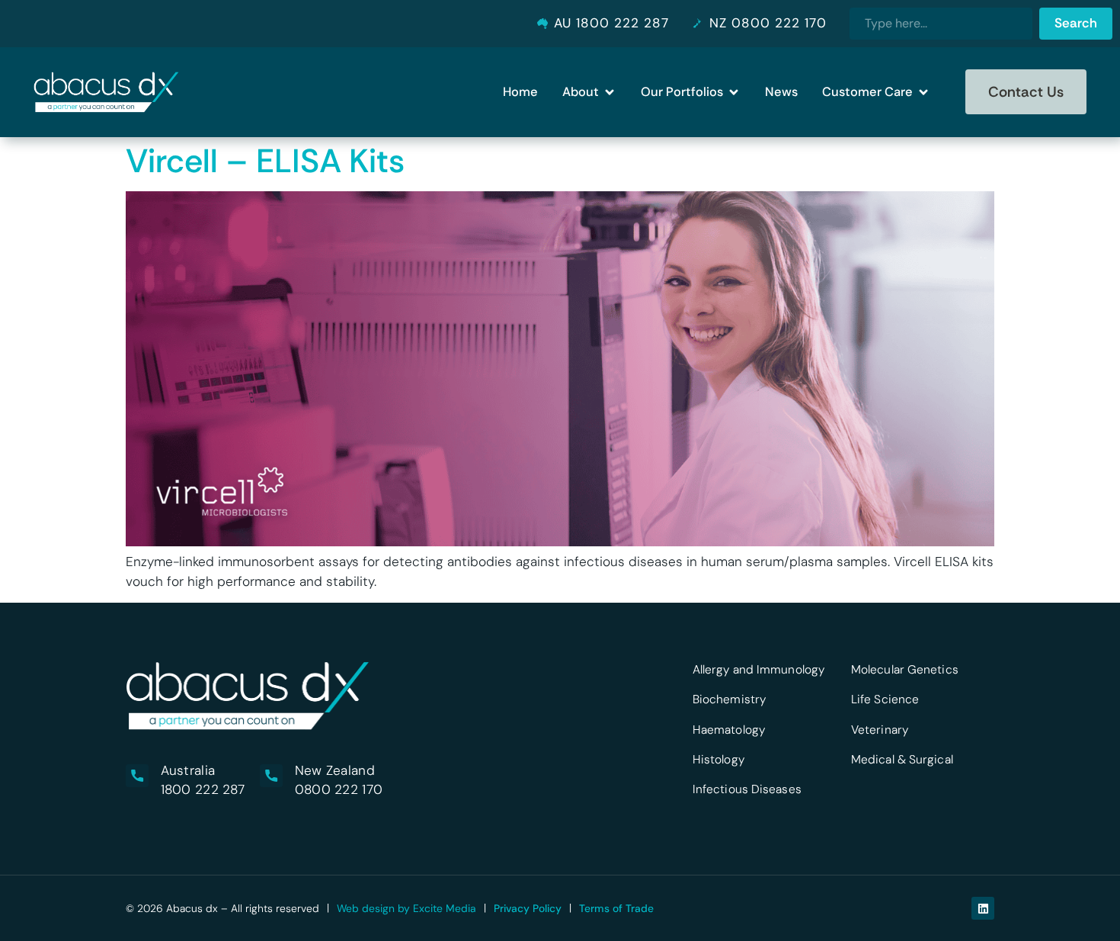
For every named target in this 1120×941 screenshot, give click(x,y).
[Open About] (609, 92)
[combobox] (941, 24)
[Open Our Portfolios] (734, 92)
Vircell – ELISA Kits (265, 160)
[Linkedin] (982, 908)
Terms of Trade (616, 908)
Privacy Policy (528, 908)
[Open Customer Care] (923, 92)
